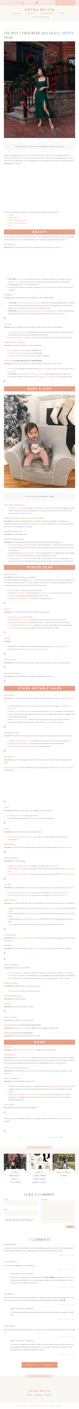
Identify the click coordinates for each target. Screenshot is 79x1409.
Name (6, 1199)
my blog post (12, 767)
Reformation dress (21, 146)
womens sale (63, 698)
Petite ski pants (14, 590)
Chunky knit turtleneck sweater (20, 837)
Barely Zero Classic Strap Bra (19, 895)
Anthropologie (12, 996)
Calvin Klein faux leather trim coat (21, 625)
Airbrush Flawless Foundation (20, 353)
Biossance (9, 244)
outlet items (67, 847)
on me (66, 893)
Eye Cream (23, 284)
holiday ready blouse (34, 818)
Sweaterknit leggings (16, 545)
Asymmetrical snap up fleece (19, 874)
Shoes (11, 924)
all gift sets (58, 247)
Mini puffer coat (14, 869)
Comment (44, 1199)
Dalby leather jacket (62, 767)
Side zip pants (30, 908)
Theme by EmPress (55, 1405)
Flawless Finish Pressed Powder (20, 356)
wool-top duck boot (61, 646)
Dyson (7, 1047)
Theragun (9, 1055)
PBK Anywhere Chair (31, 496)
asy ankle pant (29, 913)
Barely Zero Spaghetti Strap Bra (20, 893)
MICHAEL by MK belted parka (19, 622)
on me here (53, 908)
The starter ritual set (16, 337)
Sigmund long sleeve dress (18, 743)
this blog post (69, 888)
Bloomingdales (12, 673)
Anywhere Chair (15, 508)
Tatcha (8, 324)
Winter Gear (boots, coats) (18, 220)
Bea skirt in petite (15, 746)
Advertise (38, 1395)
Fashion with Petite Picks (18, 223)
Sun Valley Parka (47, 593)
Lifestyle (30, 13)
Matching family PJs (16, 558)
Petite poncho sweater (17, 816)
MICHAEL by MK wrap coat (19, 620)
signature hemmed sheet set (58, 1086)
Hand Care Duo (39, 374)
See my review (29, 1071)
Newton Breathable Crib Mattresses (24, 518)
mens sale (31, 938)
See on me (69, 869)
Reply (73, 1255)
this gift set (21, 279)
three (58, 893)
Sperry (7, 638)
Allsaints (9, 757)
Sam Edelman (11, 965)
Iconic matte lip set (15, 350)
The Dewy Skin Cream (17, 332)
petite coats (31, 580)
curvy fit (52, 711)
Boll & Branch (12, 1078)
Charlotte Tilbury (14, 342)
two (52, 893)
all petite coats (53, 866)
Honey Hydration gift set (26, 311)
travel (61, 13)
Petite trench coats (15, 617)
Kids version (13, 596)
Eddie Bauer (10, 574)
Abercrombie (11, 858)
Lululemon (10, 935)
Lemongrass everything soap (46, 377)
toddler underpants (28, 553)
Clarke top (26, 746)
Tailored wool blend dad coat (19, 866)
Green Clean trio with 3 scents (28, 303)
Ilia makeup (13, 369)
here (64, 620)
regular (51, 620)
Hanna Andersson (14, 539)
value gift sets (60, 314)
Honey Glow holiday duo (47, 311)
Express (8, 945)
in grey (41, 908)
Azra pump (41, 924)
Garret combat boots (16, 973)
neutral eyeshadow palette (48, 369)
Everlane (9, 695)
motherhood (46, 13)
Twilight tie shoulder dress (18, 741)
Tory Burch (10, 1017)
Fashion (15, 13)
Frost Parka (20, 593)
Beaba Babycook (13, 531)
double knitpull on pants (31, 919)
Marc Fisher (10, 983)
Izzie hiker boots (14, 991)
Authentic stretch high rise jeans (20, 711)
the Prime (28, 1058)
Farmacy (9, 295)
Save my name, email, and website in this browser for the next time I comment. (20, 1220)
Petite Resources (39, 17)
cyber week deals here (26, 1050)
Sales (19, 1137)
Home (11, 226)
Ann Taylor (10, 900)
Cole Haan (10, 660)
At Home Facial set (24, 374)
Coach (7, 1004)
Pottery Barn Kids (14, 505)
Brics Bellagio (50, 1277)
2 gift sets (43, 287)
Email (6, 1209)
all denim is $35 (32, 948)
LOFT (6, 807)
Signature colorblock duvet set (20, 1094)
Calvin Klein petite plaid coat (19, 628)
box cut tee (47, 722)
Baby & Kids (13, 217)
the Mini (20, 1058)
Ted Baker (9, 844)
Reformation (11, 733)
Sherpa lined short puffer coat (20, 598)
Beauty (11, 215)
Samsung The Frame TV (16, 1068)
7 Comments (20, 29)
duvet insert (36, 1094)
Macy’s (7, 609)
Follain (8, 361)
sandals (58, 146)
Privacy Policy (22, 1405)
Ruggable (9, 1105)
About (29, 1395)
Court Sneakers (27, 706)
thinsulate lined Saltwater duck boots (34, 649)
